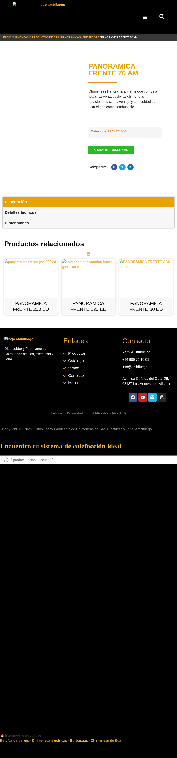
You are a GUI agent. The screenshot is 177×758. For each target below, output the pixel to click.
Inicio (7, 37)
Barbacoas (79, 740)
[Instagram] (162, 397)
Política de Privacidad (67, 412)
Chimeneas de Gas (106, 740)
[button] (145, 17)
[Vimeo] (152, 397)
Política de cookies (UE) (109, 412)
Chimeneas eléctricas (49, 740)
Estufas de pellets (14, 740)
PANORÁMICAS (71, 37)
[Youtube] (142, 397)
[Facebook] (133, 397)
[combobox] (88, 459)
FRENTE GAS (91, 37)
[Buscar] (3, 728)
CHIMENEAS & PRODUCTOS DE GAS (36, 37)
